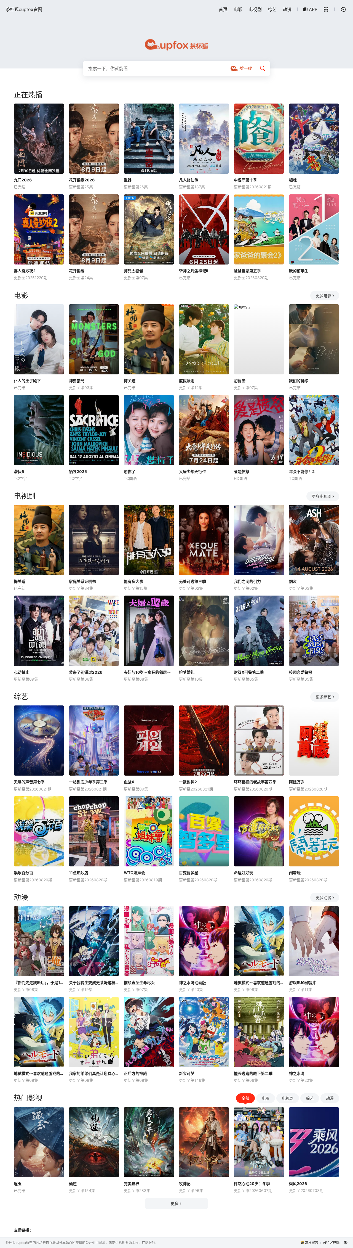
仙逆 (73, 1183)
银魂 (293, 180)
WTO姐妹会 (134, 872)
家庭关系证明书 (82, 581)
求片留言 (311, 1243)
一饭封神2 (188, 781)
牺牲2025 (78, 471)
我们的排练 (298, 380)
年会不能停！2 (302, 471)
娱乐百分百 (23, 872)
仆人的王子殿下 (27, 380)
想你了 (129, 471)
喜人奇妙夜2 (25, 270)
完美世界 (131, 1183)
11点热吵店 (78, 872)
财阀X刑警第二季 (249, 672)
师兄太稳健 (133, 270)
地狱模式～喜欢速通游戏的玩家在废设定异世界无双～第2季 (259, 982)
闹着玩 (295, 872)
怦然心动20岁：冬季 (252, 1183)
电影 (238, 9)
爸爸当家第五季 (247, 270)
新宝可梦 (186, 1073)
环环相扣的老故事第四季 (255, 781)
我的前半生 (298, 270)
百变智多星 (188, 872)
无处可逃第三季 (192, 581)
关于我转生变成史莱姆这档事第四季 (94, 982)
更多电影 (323, 295)
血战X (129, 781)
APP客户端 (331, 1243)
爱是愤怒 (241, 471)
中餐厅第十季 (245, 180)
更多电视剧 (321, 496)
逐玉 (18, 1183)
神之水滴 (296, 1073)
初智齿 (239, 380)
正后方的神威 (135, 1073)
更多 (174, 1203)
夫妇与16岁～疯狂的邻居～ (147, 672)
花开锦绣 (76, 270)
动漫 (287, 9)
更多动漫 (323, 897)
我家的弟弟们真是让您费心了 (94, 1073)
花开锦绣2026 (82, 180)
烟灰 (293, 581)
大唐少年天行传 (192, 471)
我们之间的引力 (247, 581)
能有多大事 (133, 581)
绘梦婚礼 (186, 672)
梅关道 (129, 380)
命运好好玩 (243, 872)
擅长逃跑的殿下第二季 (253, 1073)
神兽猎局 (76, 380)
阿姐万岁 (296, 781)
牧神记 (185, 1183)
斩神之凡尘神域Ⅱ (193, 270)
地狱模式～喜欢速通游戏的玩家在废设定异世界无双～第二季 (39, 1073)
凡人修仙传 (188, 180)
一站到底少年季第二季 (88, 781)
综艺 (272, 9)
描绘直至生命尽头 (139, 982)
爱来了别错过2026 (85, 672)
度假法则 (186, 380)
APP (313, 9)
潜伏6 (19, 471)
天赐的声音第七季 (29, 781)
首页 (223, 9)
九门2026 (23, 180)
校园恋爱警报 (300, 672)
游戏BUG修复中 (303, 982)
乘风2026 (298, 1183)
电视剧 (255, 9)
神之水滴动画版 (192, 982)
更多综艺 (323, 696)
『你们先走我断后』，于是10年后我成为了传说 (39, 982)
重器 (128, 180)
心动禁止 (21, 672)
